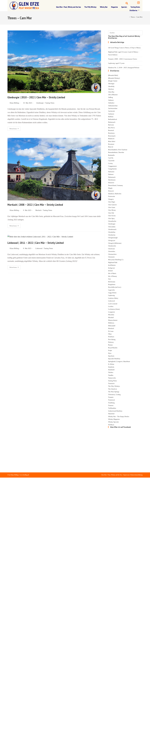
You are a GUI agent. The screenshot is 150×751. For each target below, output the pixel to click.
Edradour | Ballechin (114, 194)
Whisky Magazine (114, 419)
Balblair (110, 116)
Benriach (111, 130)
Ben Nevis (111, 128)
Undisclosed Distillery (115, 411)
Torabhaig (111, 403)
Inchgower (111, 268)
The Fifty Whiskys (90, 7)
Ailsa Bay (111, 92)
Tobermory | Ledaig (114, 394)
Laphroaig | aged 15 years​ (116, 63)
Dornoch (111, 191)
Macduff (111, 317)
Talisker (110, 372)
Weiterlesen (15, 128)
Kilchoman (111, 282)
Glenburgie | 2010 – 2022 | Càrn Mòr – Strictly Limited (36, 97)
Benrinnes (111, 133)
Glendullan (111, 232)
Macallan (111, 315)
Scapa (110, 350)
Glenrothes (111, 251)
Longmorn (111, 312)
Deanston (111, 182)
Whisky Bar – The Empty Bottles (118, 416)
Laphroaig (111, 295)
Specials (124, 7)
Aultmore (111, 114)
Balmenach (111, 122)
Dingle (110, 188)
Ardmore (111, 100)
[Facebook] (132, 3)
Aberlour (111, 89)
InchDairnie (112, 265)
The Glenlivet (112, 389)
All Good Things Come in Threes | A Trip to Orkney (124, 48)
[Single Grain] (112, 81)
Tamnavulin (112, 378)
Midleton (111, 323)
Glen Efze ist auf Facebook (120, 427)
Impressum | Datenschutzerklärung (132, 475)
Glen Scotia (112, 216)
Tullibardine (112, 408)
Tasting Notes (135, 7)
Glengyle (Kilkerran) (114, 243)
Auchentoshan (112, 108)
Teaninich (111, 383)
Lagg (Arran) (112, 293)
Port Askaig (111, 339)
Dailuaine (111, 172)
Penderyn (111, 337)
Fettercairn (111, 196)
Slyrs (109, 353)
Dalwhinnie (112, 180)
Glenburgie (40, 103)
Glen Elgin (111, 202)
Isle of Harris (112, 273)
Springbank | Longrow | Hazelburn (119, 361)
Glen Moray (112, 210)
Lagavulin (111, 290)
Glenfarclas (111, 235)
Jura (109, 279)
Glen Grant (111, 207)
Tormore (110, 405)
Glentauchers (112, 254)
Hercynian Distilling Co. (116, 259)
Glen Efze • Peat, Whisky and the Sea (68, 7)
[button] (125, 3)
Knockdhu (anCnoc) (114, 287)
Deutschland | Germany (115, 185)
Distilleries (133, 10)
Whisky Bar (104, 7)
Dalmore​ (111, 174)
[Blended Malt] (113, 75)
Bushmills (111, 155)
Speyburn (111, 356)
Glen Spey (111, 218)
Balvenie (111, 125)
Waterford (111, 414)
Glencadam (111, 227)
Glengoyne (111, 240)
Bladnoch (111, 138)
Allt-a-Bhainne (113, 94)
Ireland (110, 271)
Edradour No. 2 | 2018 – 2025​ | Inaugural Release (123, 67)
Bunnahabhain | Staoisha (116, 152)
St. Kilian (111, 364)
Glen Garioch (112, 205)
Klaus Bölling (14, 103)
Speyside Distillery (114, 359)
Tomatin (110, 397)
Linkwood (38, 248)
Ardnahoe (111, 103)
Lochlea (110, 306)
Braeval (110, 147)
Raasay (110, 345)
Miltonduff (111, 326)
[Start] (127, 17)
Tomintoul (111, 400)
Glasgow (111, 199)
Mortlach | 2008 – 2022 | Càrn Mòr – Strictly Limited (35, 205)
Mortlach (38, 210)
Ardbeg (110, 97)
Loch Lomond (112, 304)
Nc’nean (110, 331)
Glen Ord (111, 213)
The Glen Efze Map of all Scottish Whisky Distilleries (124, 37)
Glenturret (111, 257)
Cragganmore (112, 166)
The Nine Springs (113, 392)
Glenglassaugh (113, 237)
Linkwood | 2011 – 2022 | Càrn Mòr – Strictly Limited (36, 243)
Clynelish (111, 160)
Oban (110, 334)
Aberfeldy (111, 86)
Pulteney (111, 342)
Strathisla (111, 367)
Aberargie (111, 83)
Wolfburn (111, 425)
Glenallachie (112, 221)
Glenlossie (111, 249)
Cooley (110, 163)
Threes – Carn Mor (136, 17)
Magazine (114, 7)
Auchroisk (111, 111)
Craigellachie (112, 169)
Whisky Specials (113, 422)
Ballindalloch (112, 119)
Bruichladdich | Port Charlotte (117, 150)
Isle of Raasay (112, 276)
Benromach (111, 136)
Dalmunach (111, 177)
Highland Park (112, 262)
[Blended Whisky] (114, 78)
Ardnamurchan (113, 106)
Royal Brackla (112, 348)
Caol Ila (110, 158)
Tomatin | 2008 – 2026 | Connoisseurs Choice (122, 59)
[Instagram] (138, 3)
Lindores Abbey (113, 298)
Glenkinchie (112, 246)
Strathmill (111, 370)
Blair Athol (111, 141)
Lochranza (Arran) (114, 309)
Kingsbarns (111, 284)
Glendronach (112, 229)
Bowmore (111, 144)
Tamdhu (110, 375)
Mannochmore (112, 320)
